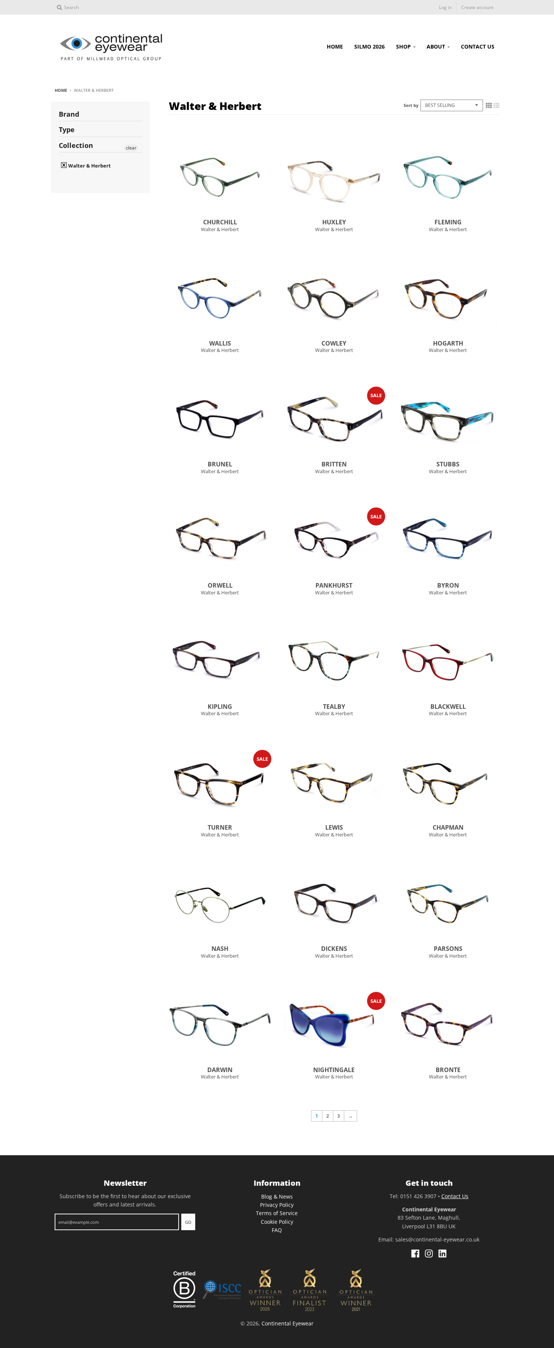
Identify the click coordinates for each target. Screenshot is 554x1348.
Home (61, 90)
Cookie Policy (277, 1221)
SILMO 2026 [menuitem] (369, 46)
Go (188, 1222)
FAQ (277, 1230)
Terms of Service (277, 1213)
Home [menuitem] (335, 46)
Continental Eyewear (288, 1323)
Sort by (411, 105)
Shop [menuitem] (403, 46)
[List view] (496, 105)
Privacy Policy (277, 1204)
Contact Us (454, 1196)
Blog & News (277, 1196)
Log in (445, 7)
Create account (477, 7)
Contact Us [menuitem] (477, 46)
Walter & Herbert (220, 229)
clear (131, 148)
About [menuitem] (436, 46)
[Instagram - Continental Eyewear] (428, 1253)
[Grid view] (489, 105)
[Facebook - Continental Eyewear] (415, 1253)
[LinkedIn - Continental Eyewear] (442, 1253)
